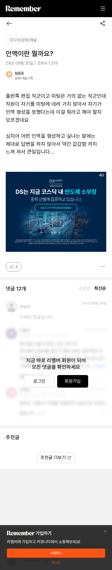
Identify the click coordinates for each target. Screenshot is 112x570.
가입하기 (56, 553)
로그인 (39, 381)
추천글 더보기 (53, 457)
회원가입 (73, 381)
